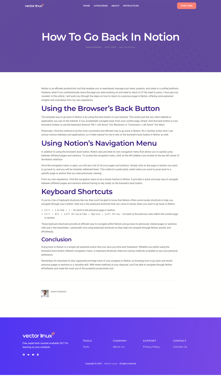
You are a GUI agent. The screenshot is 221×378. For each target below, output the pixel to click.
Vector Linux (110, 363)
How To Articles (127, 47)
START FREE (187, 6)
